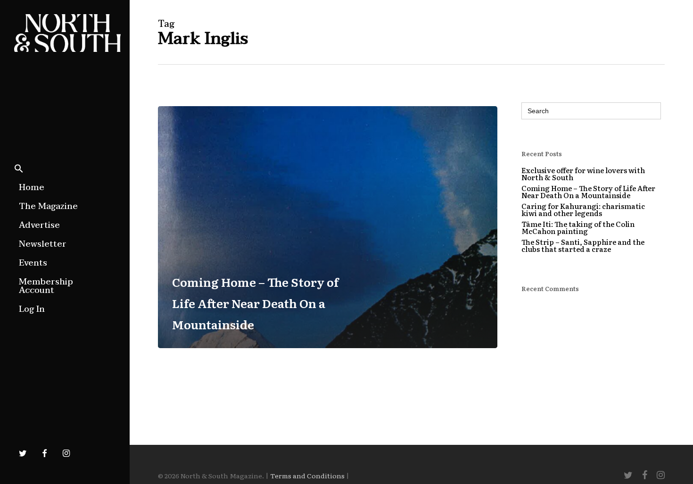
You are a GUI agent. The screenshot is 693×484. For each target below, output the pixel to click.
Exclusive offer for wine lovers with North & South (583, 174)
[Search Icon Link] (19, 169)
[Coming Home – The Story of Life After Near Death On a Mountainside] (327, 227)
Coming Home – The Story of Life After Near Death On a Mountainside (588, 191)
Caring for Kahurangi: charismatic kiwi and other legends (583, 209)
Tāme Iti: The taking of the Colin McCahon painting (578, 227)
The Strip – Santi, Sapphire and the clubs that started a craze (582, 245)
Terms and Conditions (307, 475)
